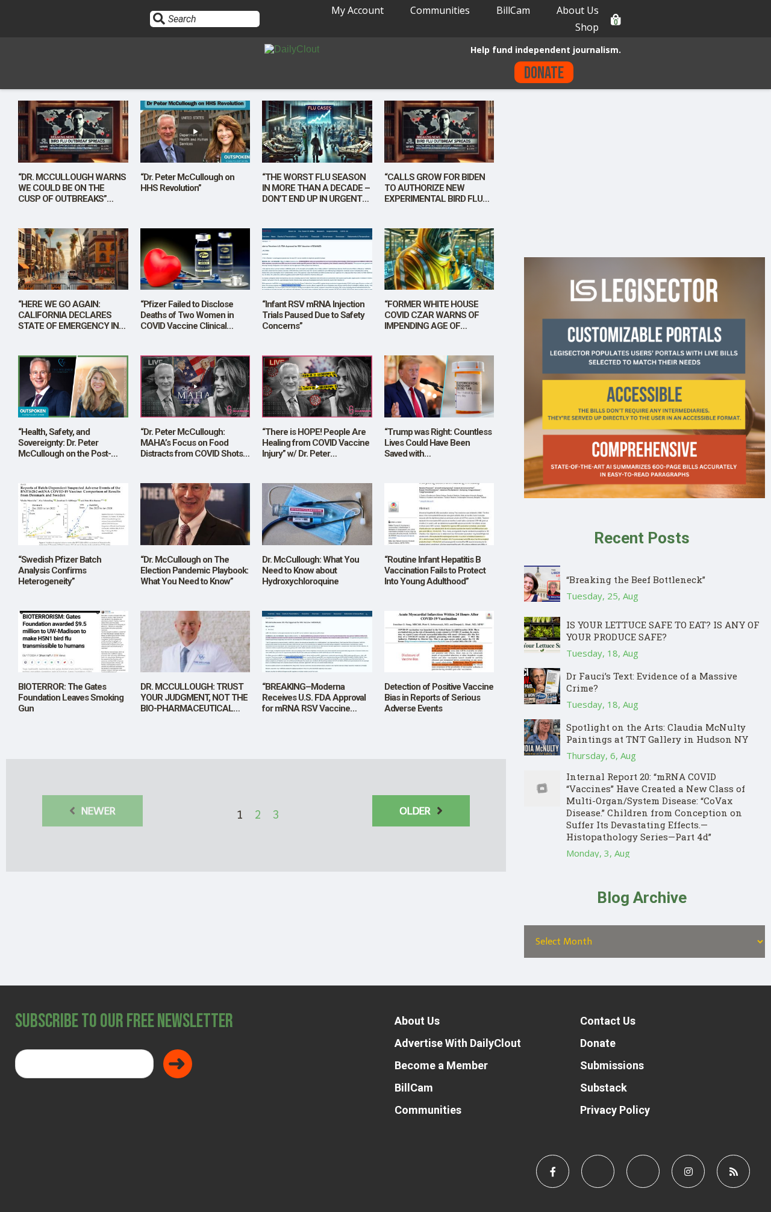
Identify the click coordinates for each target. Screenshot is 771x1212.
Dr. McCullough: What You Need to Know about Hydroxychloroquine (310, 570)
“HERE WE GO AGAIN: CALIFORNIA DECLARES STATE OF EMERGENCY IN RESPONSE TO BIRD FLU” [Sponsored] (68, 326)
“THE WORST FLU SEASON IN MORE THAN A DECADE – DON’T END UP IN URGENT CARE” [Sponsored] (316, 193)
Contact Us (607, 1020)
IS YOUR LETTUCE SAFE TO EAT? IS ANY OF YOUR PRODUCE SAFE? (663, 631)
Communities (440, 10)
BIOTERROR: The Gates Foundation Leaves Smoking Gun (70, 697)
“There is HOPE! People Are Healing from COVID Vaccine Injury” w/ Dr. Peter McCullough (315, 448)
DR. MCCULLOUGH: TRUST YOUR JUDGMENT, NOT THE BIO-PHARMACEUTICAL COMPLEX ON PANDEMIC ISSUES (194, 708)
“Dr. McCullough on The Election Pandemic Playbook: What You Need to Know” (194, 570)
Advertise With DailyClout (458, 1043)
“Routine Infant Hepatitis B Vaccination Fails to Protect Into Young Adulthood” (434, 570)
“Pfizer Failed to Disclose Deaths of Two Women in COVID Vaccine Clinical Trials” (187, 320)
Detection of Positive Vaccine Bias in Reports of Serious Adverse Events (438, 697)
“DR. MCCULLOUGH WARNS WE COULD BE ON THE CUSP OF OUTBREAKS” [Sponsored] (72, 193)
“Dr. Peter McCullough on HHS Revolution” (187, 182)
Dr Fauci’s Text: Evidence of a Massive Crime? (651, 682)
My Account (357, 10)
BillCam (513, 10)
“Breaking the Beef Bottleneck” (635, 579)
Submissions (612, 1065)
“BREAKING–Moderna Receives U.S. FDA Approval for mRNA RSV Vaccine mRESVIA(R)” (314, 703)
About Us (578, 10)
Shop (587, 27)
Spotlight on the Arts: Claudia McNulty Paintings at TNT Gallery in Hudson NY (657, 733)
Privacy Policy (615, 1110)
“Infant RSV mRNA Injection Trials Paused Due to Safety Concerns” (313, 315)
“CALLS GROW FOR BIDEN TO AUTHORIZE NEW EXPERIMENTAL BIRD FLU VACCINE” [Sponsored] (434, 193)
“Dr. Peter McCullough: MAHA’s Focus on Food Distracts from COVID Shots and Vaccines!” (191, 448)
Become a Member (441, 1065)
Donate (544, 73)
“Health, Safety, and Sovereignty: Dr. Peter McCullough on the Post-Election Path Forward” (64, 448)
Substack (603, 1087)
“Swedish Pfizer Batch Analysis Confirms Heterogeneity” (59, 570)
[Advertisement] (644, 173)
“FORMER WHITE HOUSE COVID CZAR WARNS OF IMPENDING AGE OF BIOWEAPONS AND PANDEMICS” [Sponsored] (433, 326)
